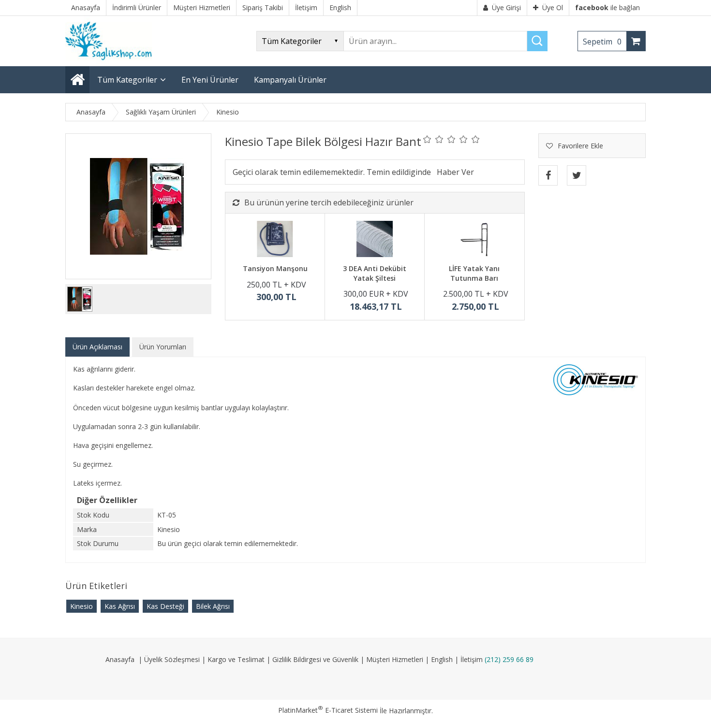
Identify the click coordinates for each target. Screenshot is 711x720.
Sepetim (602, 41)
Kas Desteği (165, 606)
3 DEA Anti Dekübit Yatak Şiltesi (374, 273)
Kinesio (81, 606)
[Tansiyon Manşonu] (275, 240)
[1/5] (427, 139)
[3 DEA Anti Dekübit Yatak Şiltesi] (374, 240)
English (442, 659)
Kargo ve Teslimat (236, 659)
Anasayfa (119, 659)
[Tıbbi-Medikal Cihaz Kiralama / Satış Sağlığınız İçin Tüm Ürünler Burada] (111, 61)
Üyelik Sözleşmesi (172, 659)
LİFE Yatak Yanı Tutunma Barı (474, 273)
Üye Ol (552, 7)
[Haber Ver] (455, 172)
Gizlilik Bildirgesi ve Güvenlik (315, 659)
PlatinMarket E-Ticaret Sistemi (328, 710)
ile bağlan (607, 7)
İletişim (471, 659)
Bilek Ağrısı (213, 606)
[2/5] (433, 139)
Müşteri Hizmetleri (394, 659)
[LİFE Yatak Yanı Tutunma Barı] (474, 240)
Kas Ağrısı (119, 606)
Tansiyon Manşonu (275, 268)
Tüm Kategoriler (127, 79)
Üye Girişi (506, 7)
